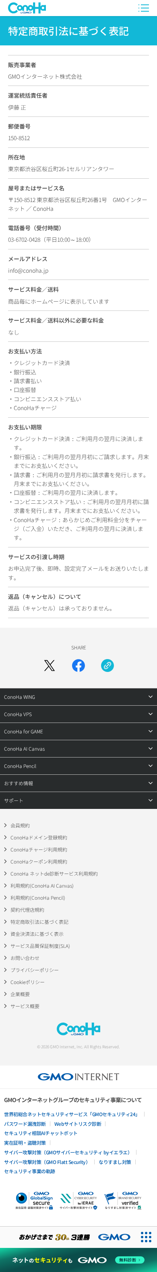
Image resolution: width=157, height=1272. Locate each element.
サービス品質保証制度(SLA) (40, 945)
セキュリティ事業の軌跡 (29, 1171)
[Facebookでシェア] (78, 665)
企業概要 (20, 993)
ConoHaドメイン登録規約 (38, 837)
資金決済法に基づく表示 (37, 933)
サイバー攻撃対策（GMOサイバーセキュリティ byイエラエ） (68, 1152)
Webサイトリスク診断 (77, 1123)
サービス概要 (24, 1005)
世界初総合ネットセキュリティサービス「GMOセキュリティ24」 (72, 1114)
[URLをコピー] (107, 665)
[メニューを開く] (143, 8)
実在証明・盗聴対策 (25, 1142)
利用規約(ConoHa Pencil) (37, 897)
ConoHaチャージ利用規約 (38, 849)
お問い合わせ (24, 957)
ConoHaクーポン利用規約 (38, 861)
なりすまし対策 (115, 1161)
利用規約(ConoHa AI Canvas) (42, 885)
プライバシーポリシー (34, 969)
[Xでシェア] (49, 665)
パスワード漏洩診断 (25, 1123)
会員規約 (20, 825)
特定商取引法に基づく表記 (39, 921)
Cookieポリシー (27, 981)
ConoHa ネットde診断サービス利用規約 (54, 873)
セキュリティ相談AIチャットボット (41, 1132)
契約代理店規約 (27, 909)
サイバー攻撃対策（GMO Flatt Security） (47, 1161)
